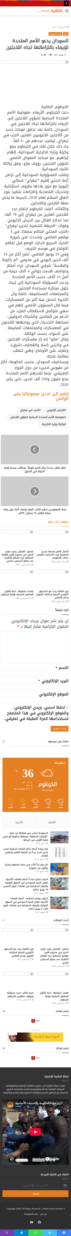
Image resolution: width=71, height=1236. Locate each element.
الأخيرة (19, 822)
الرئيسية (62, 27)
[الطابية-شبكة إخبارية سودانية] (49, 11)
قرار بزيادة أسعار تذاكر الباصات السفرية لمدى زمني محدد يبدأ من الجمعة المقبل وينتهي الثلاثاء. (25, 852)
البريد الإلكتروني (53, 680)
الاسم (62, 667)
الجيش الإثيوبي (56, 410)
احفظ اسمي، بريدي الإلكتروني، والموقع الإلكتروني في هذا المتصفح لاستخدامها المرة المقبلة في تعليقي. (36, 713)
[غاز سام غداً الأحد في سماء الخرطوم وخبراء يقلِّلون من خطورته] (59, 869)
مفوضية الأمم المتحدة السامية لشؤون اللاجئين (37, 417)
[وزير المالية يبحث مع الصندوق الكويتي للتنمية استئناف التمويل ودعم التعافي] (52, 579)
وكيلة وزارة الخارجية (53, 424)
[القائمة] (67, 12)
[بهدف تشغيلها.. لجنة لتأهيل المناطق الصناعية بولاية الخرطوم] (17, 579)
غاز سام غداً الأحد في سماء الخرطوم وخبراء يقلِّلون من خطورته (26, 866)
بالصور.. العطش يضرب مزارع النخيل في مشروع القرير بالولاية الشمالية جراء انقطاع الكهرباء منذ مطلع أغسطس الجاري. (17, 556)
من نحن (43, 1214)
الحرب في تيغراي (29, 410)
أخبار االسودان (55, 34)
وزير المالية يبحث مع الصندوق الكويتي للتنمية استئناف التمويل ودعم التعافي (52, 594)
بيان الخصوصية (31, 1214)
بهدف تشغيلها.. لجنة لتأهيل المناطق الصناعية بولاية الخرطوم (17, 593)
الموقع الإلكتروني (54, 694)
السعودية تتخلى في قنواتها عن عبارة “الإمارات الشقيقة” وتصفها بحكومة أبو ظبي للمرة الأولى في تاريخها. (25, 836)
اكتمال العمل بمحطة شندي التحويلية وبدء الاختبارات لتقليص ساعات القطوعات (53, 554)
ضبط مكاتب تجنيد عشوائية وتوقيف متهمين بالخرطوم (20, 994)
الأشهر (52, 822)
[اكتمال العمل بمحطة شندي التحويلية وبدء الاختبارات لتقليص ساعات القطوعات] (52, 539)
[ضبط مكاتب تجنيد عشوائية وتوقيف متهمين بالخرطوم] (18, 980)
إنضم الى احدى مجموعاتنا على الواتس (41, 396)
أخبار (54, 27)
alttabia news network (53, 1209)
